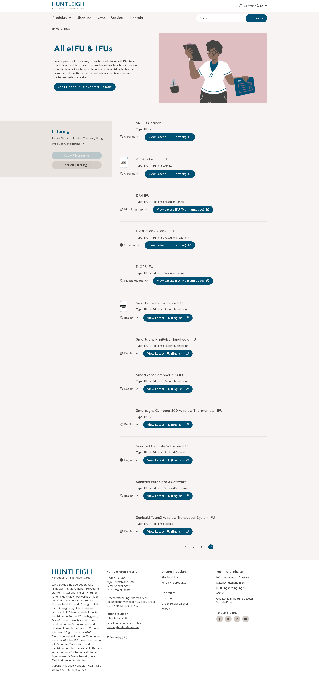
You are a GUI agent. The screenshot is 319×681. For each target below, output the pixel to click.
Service (117, 18)
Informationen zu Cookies (232, 577)
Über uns (84, 18)
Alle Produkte (169, 577)
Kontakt (136, 18)
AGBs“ (220, 593)
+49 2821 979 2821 (118, 618)
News (101, 18)
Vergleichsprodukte (173, 582)
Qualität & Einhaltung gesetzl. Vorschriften (234, 600)
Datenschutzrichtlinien (230, 582)
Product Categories (66, 143)
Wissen (165, 609)
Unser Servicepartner (174, 603)
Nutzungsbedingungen (231, 588)
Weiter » (210, 546)
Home (56, 29)
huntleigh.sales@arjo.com (123, 627)
